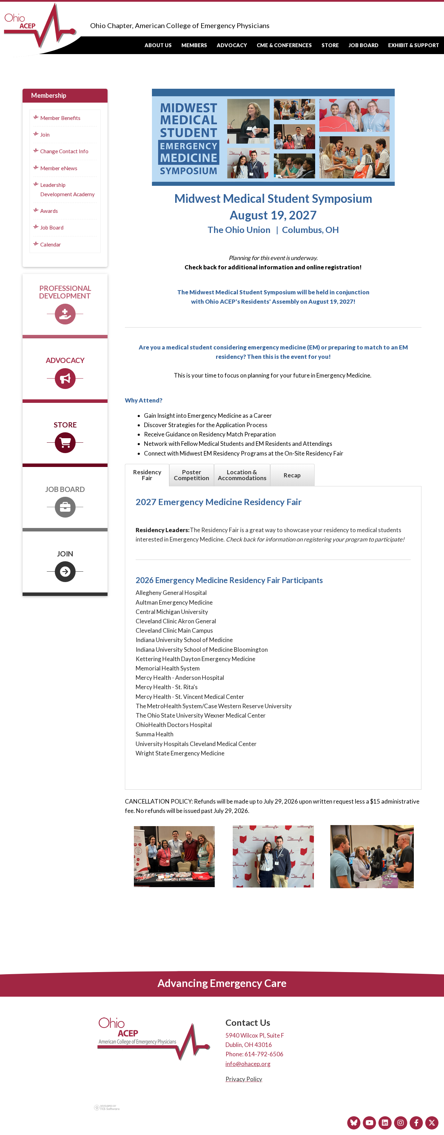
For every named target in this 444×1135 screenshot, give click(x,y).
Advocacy (232, 45)
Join (45, 134)
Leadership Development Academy (67, 189)
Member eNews (58, 168)
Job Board (363, 45)
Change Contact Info (64, 151)
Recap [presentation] (292, 475)
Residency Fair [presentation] (147, 475)
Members (194, 45)
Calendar (50, 244)
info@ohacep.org (248, 1063)
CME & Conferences (284, 45)
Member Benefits (60, 118)
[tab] (147, 475)
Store (330, 45)
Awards (49, 211)
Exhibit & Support (413, 45)
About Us (158, 45)
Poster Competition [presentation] (191, 475)
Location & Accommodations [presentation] (242, 475)
